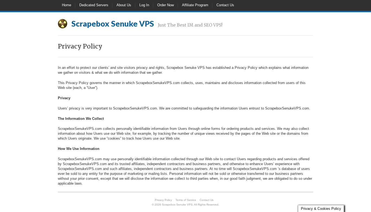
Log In (144, 5)
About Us (124, 5)
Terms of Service (185, 199)
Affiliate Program (195, 5)
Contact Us (225, 5)
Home (66, 5)
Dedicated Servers (93, 5)
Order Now (165, 5)
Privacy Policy (163, 199)
